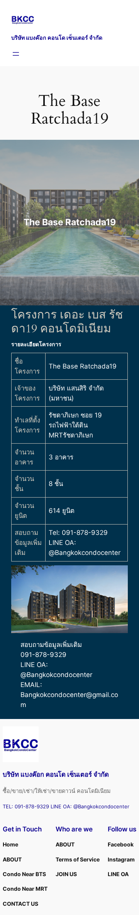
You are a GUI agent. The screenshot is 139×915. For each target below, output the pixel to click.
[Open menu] (15, 54)
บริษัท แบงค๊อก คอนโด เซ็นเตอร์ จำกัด (56, 37)
